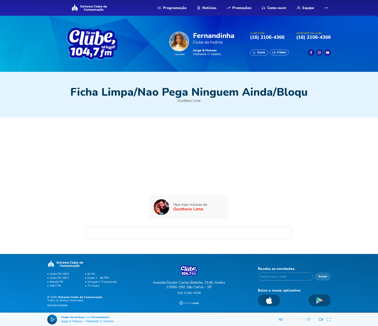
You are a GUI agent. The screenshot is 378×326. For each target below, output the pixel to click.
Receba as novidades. (276, 269)
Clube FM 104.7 (59, 278)
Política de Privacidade (57, 305)
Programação (174, 8)
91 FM (91, 274)
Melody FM (56, 282)
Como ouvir (276, 8)
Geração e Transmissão (102, 282)
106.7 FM (55, 286)
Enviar (323, 276)
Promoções (241, 8)
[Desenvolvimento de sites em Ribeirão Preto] (189, 303)
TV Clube (93, 286)
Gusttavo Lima (189, 100)
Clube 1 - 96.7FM (98, 278)
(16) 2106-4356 (189, 293)
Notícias (209, 8)
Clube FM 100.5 (59, 274)
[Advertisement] (189, 149)
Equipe (308, 8)
